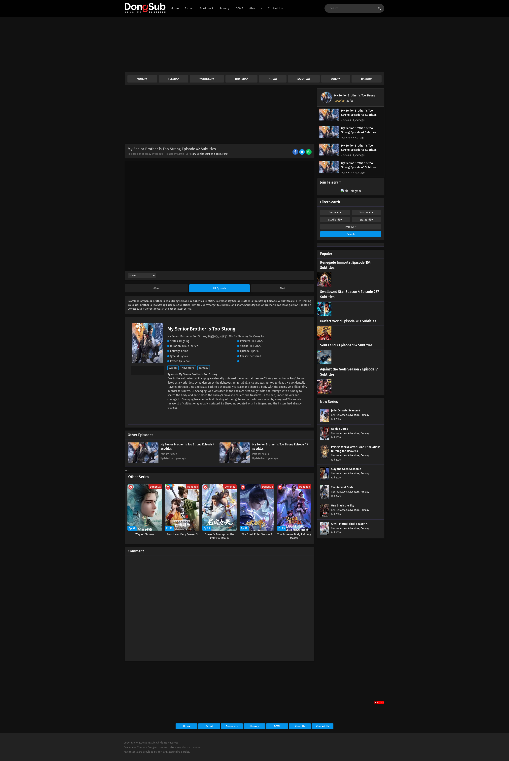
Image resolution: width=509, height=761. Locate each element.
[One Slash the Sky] (324, 516)
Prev (156, 288)
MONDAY (142, 79)
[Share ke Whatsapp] (309, 152)
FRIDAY (272, 79)
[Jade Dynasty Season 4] (324, 421)
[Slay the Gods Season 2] (324, 479)
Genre (334, 212)
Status (365, 219)
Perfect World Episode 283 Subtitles (348, 321)
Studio (334, 219)
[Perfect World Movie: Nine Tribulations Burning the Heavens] (324, 457)
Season (365, 212)
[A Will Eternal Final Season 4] (324, 534)
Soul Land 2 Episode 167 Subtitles (346, 345)
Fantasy (203, 367)
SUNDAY (336, 79)
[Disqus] (219, 606)
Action (173, 367)
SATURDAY (303, 79)
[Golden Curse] (324, 439)
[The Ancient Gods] (324, 498)
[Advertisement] (244, 44)
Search (351, 234)
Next (282, 288)
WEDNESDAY (207, 79)
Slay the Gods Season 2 (346, 469)
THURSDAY (241, 79)
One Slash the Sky (342, 505)
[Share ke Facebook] (295, 152)
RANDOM (366, 79)
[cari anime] (379, 8)
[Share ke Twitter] (302, 152)
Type (349, 226)
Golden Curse (339, 429)
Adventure (188, 367)
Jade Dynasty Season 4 (345, 410)
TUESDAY (173, 79)
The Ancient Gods (342, 487)
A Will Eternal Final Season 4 (349, 524)
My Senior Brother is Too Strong (210, 154)
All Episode (219, 288)
